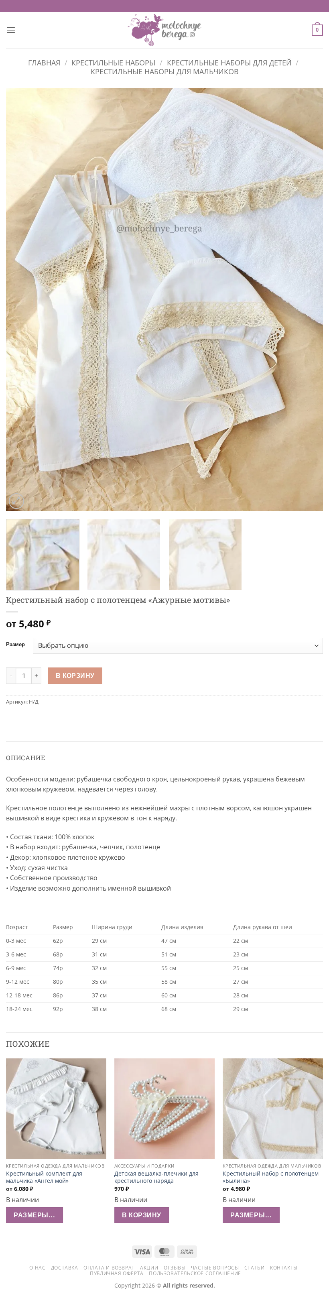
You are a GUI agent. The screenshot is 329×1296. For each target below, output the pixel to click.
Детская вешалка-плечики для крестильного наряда (156, 1177)
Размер (15, 644)
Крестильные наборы (113, 62)
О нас (37, 1267)
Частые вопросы (215, 1267)
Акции (149, 1267)
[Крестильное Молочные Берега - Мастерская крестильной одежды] (165, 30)
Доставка (64, 1267)
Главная (44, 62)
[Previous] (22, 299)
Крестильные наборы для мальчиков (165, 71)
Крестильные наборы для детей (229, 62)
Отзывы (175, 1267)
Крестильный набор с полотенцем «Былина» (271, 1177)
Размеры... (34, 1215)
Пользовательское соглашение (195, 1273)
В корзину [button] (141, 1215)
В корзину (75, 675)
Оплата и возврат (109, 1267)
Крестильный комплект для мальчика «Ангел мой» (44, 1177)
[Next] (306, 299)
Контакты (284, 1267)
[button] (11, 30)
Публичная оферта (117, 1273)
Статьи (254, 1267)
